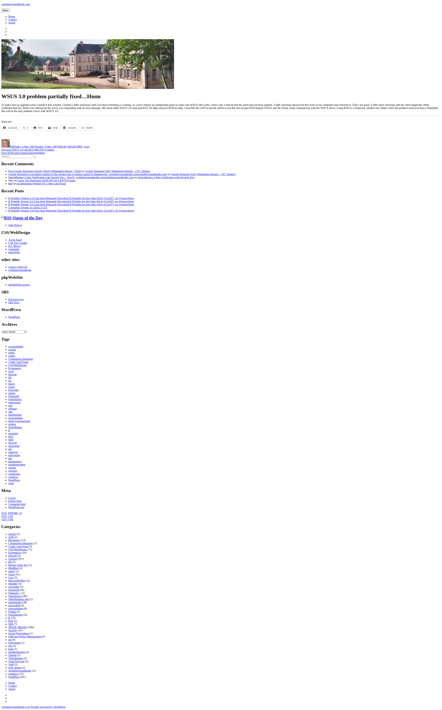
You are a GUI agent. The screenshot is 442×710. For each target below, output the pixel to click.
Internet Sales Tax (18, 565)
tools (10, 649)
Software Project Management (24, 636)
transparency (15, 461)
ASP (10, 537)
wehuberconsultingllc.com (15, 4)
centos (11, 355)
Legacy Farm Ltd (17, 266)
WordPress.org (16, 507)
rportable (13, 433)
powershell (14, 605)
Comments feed (16, 504)
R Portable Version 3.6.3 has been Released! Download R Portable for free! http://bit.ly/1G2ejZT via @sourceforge (71, 201)
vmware (12, 470)
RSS (10, 436)
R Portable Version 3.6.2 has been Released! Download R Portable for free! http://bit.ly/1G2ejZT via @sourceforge (71, 204)
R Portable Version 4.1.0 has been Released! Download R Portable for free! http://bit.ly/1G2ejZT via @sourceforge (71, 198)
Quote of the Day (28, 218)
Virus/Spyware (16, 661)
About (11, 22)
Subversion (14, 642)
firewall (12, 374)
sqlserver (13, 452)
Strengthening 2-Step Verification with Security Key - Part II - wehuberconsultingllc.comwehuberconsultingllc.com (71, 177)
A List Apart (15, 239)
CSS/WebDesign (17, 365)
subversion (14, 455)
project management (19, 421)
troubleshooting (16, 464)
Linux (11, 386)
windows (13, 477)
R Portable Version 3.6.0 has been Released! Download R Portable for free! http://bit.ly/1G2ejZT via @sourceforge (71, 210)
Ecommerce (14, 368)
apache (12, 349)
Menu (5, 10)
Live (10, 577)
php (10, 411)
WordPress (14, 317)
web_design (14, 667)
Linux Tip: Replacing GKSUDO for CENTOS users (46, 180)
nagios (11, 393)
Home (11, 16)
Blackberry (14, 540)
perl (10, 405)
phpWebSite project (19, 284)
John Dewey (15, 225)
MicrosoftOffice (17, 580)
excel (11, 371)
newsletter (13, 586)
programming (15, 418)
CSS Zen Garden (17, 243)
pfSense (12, 408)
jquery (11, 383)
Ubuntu (12, 655)
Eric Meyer (14, 246)
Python (12, 611)
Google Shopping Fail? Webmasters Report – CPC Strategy (117, 171)
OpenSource (15, 399)
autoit (11, 352)
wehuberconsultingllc (20, 270)
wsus (86, 146)
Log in (12, 497)
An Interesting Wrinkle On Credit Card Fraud (41, 183)
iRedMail (13, 568)
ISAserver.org (15, 299)
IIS (10, 377)
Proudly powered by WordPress (48, 707)
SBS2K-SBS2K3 (67, 146)
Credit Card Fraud (18, 362)
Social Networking (18, 633)
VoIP (11, 664)
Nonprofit (13, 396)
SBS (79, 146)
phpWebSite (15, 414)
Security (12, 442)
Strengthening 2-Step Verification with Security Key (166, 177)
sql (9, 449)
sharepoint (14, 446)
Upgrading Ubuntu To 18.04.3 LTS (27, 207)
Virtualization (15, 658)
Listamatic (14, 249)
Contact (12, 19)
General (12, 558)
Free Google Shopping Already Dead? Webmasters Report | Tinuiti (44, 171)
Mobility (13, 583)
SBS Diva (13, 302)
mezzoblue (14, 252)
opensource (14, 402)
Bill (12, 146)
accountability (15, 346)
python (12, 424)
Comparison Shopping (20, 359)
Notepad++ (14, 593)
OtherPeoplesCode (18, 599)
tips (10, 458)
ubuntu (12, 467)
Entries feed (14, 501)
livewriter (13, 390)
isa (9, 380)
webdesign (14, 473)
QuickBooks (15, 427)
